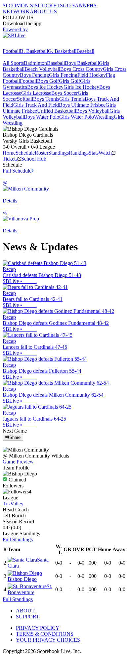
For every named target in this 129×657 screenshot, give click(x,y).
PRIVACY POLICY (38, 628)
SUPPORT (27, 616)
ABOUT (25, 610)
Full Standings (18, 539)
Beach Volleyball (42, 69)
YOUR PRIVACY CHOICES (48, 640)
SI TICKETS (49, 5)
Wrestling (104, 117)
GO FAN (73, 5)
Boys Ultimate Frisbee (82, 105)
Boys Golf (48, 81)
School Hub (33, 159)
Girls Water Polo (76, 117)
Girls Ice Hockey (81, 87)
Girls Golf (69, 81)
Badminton (35, 63)
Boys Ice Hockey (45, 87)
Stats (94, 153)
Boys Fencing (34, 75)
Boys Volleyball (92, 111)
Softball (25, 99)
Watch (105, 153)
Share (15, 437)
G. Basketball (62, 51)
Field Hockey (91, 75)
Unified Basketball (56, 111)
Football (11, 51)
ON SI (28, 5)
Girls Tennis (72, 99)
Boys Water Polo (41, 117)
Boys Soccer (64, 93)
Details (10, 200)
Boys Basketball (82, 63)
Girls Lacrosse (36, 93)
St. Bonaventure (30, 589)
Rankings (79, 153)
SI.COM (12, 5)
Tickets (10, 159)
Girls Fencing (63, 75)
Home (9, 153)
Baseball (85, 51)
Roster (41, 153)
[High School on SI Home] (28, 45)
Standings (58, 153)
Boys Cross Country (81, 69)
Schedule (25, 153)
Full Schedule (17, 171)
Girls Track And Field (36, 105)
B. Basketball (34, 51)
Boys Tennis (46, 99)
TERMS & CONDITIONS (44, 634)
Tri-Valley (13, 503)
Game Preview (18, 461)
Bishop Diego (22, 579)
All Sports (13, 63)
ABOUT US (43, 11)
